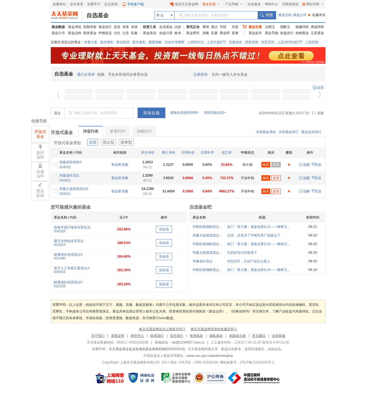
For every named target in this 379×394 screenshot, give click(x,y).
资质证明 (117, 336)
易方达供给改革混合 (69, 241)
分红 (117, 33)
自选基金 (254, 4)
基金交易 (209, 4)
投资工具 (149, 27)
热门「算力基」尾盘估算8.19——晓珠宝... (258, 270)
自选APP (40, 174)
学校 (223, 27)
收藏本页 (316, 15)
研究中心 (137, 336)
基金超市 (255, 33)
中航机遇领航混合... (207, 227)
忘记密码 (111, 4)
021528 (59, 286)
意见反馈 (40, 193)
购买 (265, 165)
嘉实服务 (139, 42)
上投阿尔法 (195, 42)
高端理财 (317, 27)
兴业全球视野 (175, 42)
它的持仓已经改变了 (242, 253)
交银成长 (235, 42)
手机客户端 (135, 4)
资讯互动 (192, 27)
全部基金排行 (289, 132)
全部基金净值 (266, 132)
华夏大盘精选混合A (73, 189)
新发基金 (90, 33)
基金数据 (58, 27)
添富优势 (251, 42)
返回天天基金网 (186, 4)
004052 (65, 167)
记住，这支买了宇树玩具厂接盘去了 (254, 235)
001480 (59, 258)
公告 (125, 33)
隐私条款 (216, 336)
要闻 (206, 27)
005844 (59, 272)
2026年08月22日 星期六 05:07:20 (284, 113)
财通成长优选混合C (68, 282)
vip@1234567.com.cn (187, 342)
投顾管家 (90, 27)
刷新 (320, 113)
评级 (134, 27)
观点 (214, 27)
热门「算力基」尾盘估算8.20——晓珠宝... (258, 244)
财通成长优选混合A (68, 254)
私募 (134, 33)
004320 (59, 231)
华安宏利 (267, 42)
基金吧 (225, 33)
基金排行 (105, 27)
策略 (206, 33)
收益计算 (166, 33)
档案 (125, 165)
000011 (65, 194)
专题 (235, 27)
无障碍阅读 (290, 4)
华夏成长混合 (69, 175)
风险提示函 (237, 336)
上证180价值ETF (289, 42)
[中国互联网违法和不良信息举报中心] (254, 377)
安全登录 (76, 4)
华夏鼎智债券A (70, 162)
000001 (65, 180)
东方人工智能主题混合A (71, 268)
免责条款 (196, 336)
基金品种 (74, 33)
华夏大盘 (90, 42)
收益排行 (287, 33)
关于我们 (98, 336)
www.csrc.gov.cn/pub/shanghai (210, 356)
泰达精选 (123, 42)
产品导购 (231, 4)
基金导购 (271, 33)
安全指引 (176, 336)
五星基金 (317, 33)
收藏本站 (59, 4)
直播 (235, 33)
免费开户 (93, 4)
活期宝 (270, 27)
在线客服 (278, 336)
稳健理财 (302, 27)
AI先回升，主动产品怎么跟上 (248, 261)
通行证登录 (86, 74)
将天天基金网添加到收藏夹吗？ (214, 329)
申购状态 (105, 33)
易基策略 (155, 42)
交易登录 (200, 74)
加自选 (164, 229)
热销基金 (302, 33)
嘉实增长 (106, 42)
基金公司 (299, 15)
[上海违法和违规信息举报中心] (176, 377)
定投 (117, 27)
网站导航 (313, 4)
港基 (125, 27)
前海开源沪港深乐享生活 (72, 227)
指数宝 (285, 27)
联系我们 (157, 336)
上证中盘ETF (216, 42)
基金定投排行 (311, 132)
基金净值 (74, 27)
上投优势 (312, 42)
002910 (59, 245)
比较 (178, 27)
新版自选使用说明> (184, 113)
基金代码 (285, 15)
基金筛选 (149, 33)
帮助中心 (271, 4)
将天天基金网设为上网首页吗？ (162, 329)
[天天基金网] (67, 15)
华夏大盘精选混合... (207, 235)
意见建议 (259, 336)
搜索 (267, 15)
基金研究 (192, 33)
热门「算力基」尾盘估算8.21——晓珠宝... (258, 227)
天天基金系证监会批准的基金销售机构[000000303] (147, 349)
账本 (178, 33)
